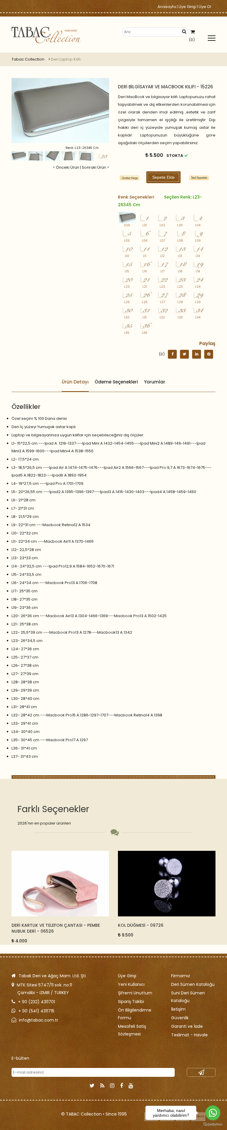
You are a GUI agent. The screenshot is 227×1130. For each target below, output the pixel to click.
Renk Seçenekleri (160, 201)
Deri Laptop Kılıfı (66, 59)
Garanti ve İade (187, 1026)
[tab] (199, 177)
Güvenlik (180, 1018)
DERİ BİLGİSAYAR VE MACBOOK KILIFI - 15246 (164, 925)
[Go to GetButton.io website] (212, 1124)
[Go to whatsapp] (212, 1112)
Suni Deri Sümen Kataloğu (188, 997)
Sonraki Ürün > (95, 167)
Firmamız (180, 976)
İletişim (178, 1009)
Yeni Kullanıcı (131, 984)
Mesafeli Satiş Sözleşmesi (132, 1030)
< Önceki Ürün (66, 167)
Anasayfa (167, 6)
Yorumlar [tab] (154, 382)
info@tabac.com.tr (38, 1020)
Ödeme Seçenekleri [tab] (116, 382)
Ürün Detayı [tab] (75, 382)
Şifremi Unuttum (135, 993)
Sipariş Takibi (131, 1001)
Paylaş (207, 343)
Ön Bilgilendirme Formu (134, 1014)
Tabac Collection (28, 59)
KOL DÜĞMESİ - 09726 (34, 925)
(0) (192, 40)
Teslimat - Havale (189, 1035)
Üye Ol (205, 6)
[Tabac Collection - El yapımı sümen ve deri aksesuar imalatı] (46, 35)
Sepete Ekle (163, 177)
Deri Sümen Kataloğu (193, 984)
